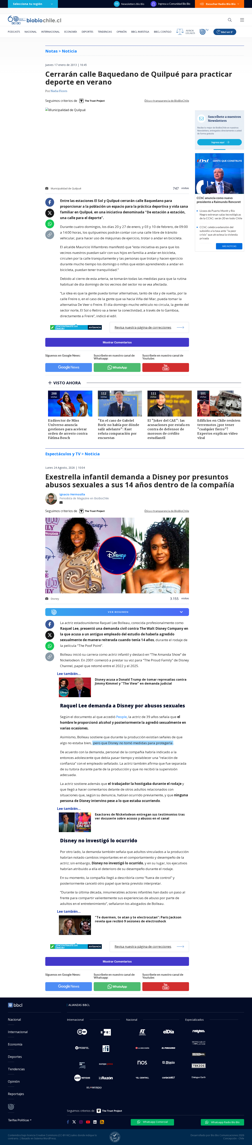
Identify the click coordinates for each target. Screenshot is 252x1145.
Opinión (122, 31)
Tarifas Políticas (18, 1120)
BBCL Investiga (140, 31)
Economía (70, 31)
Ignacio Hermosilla (72, 494)
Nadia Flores (59, 91)
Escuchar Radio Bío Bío (221, 4)
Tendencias (105, 31)
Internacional (50, 31)
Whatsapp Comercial (155, 1122)
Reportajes (16, 1094)
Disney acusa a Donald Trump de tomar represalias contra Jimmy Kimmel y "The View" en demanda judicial (140, 682)
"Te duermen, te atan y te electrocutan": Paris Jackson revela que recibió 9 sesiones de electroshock (138, 919)
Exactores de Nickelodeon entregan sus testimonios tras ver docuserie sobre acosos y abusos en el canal (140, 816)
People (121, 716)
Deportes (87, 31)
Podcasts (14, 31)
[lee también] (76, 687)
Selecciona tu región (27, 4)
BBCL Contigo (162, 31)
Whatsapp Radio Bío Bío (225, 1122)
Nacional (31, 31)
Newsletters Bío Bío (132, 4)
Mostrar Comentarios (117, 342)
